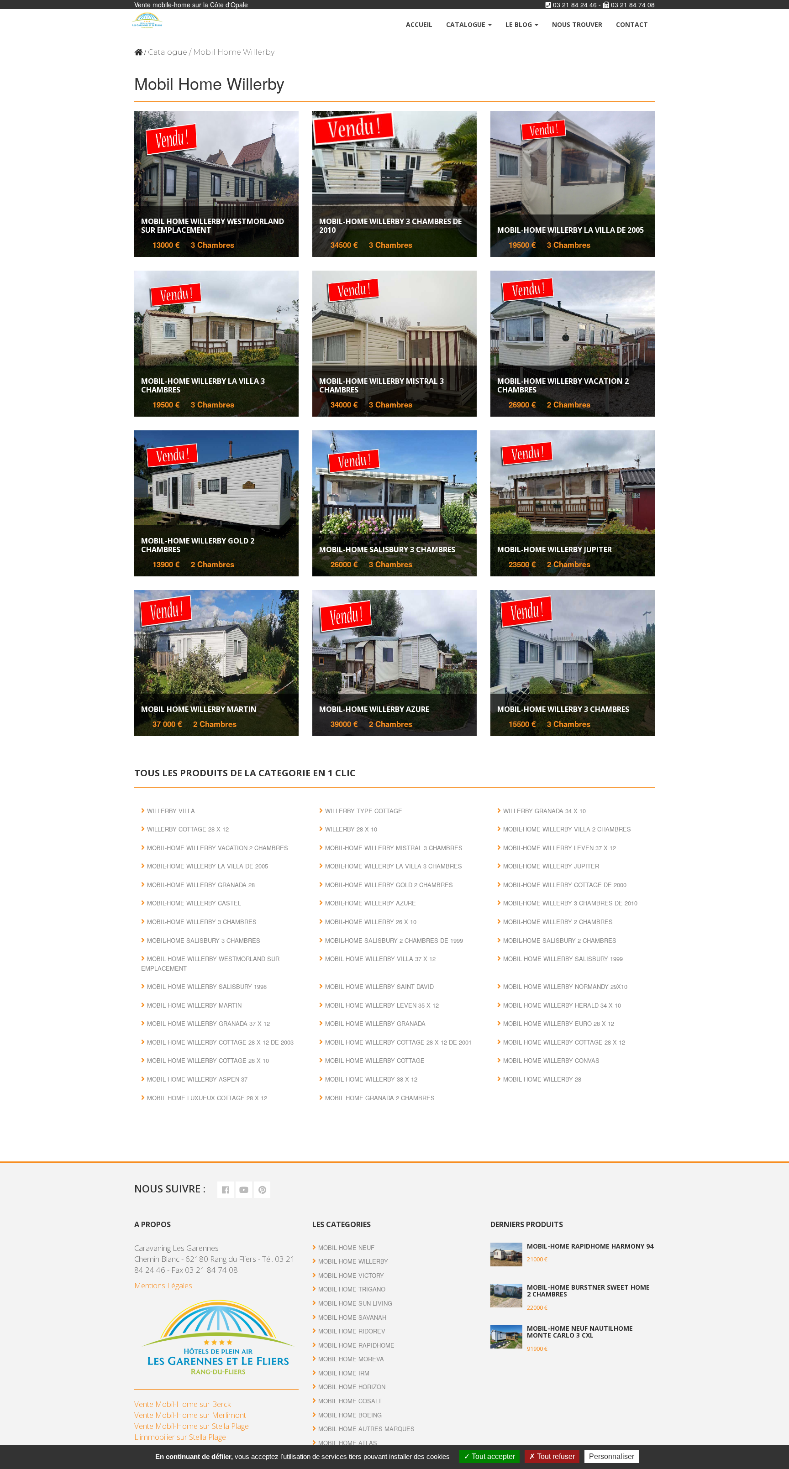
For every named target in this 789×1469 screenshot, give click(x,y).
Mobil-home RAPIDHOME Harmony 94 (590, 1246)
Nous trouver (577, 24)
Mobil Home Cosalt (350, 1400)
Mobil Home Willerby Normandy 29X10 (565, 986)
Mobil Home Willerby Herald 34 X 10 (562, 1005)
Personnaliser (611, 1456)
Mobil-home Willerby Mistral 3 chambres (381, 385)
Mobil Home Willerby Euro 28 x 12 (558, 1023)
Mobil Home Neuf (346, 1247)
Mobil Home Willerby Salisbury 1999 (563, 958)
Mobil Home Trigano (351, 1289)
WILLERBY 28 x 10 (351, 829)
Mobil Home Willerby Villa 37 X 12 (380, 958)
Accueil (419, 24)
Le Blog (519, 24)
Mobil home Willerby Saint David (379, 986)
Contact (632, 24)
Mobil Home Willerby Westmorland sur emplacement (212, 225)
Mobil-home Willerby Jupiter (554, 549)
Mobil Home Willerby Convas (551, 1060)
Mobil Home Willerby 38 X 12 (371, 1079)
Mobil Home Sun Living (355, 1303)
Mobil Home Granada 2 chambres (380, 1097)
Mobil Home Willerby (353, 1261)
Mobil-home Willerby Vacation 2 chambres (563, 385)
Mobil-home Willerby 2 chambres (558, 921)
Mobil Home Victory (351, 1275)
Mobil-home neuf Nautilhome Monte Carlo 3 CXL (580, 1331)
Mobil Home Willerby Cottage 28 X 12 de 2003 (220, 1042)
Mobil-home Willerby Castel (194, 903)
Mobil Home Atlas (347, 1442)
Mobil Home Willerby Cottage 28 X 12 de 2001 (398, 1042)
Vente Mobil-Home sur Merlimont (190, 1415)
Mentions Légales (163, 1285)
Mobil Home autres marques (366, 1428)
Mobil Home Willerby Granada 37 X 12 (208, 1023)
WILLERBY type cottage (363, 810)
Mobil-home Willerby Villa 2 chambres (567, 829)
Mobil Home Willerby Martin (199, 709)
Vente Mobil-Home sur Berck (182, 1404)
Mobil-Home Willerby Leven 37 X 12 (559, 847)
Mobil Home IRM (343, 1373)
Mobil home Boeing (350, 1415)
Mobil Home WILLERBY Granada (375, 1023)
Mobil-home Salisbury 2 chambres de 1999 (394, 940)
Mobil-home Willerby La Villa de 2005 (570, 230)
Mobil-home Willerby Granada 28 (201, 884)
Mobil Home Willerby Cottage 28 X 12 (564, 1042)
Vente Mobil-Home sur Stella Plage (191, 1426)
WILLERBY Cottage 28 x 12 (188, 829)
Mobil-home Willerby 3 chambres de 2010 (390, 225)
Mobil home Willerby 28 (542, 1079)
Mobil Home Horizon (351, 1386)
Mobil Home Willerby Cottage (375, 1060)
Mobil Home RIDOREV (351, 1331)
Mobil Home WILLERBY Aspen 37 (197, 1079)
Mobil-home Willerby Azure (374, 709)
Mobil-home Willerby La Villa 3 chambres (203, 385)
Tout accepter (492, 1456)
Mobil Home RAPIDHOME (356, 1345)
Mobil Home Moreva (351, 1358)
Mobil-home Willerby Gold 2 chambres (197, 545)
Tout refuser (555, 1456)
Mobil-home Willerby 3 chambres (563, 709)
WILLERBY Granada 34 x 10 (544, 810)
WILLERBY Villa (171, 810)
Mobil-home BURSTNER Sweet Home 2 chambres (588, 1290)
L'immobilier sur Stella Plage (180, 1437)
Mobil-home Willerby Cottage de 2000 (564, 884)
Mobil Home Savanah (352, 1317)
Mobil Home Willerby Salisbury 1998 (207, 986)
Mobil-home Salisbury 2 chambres (559, 940)
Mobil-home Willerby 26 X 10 (370, 921)
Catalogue (466, 24)
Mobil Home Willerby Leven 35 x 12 (382, 1005)
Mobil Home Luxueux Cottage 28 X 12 (207, 1097)
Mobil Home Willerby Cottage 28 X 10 (208, 1060)
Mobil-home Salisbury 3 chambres (387, 549)
